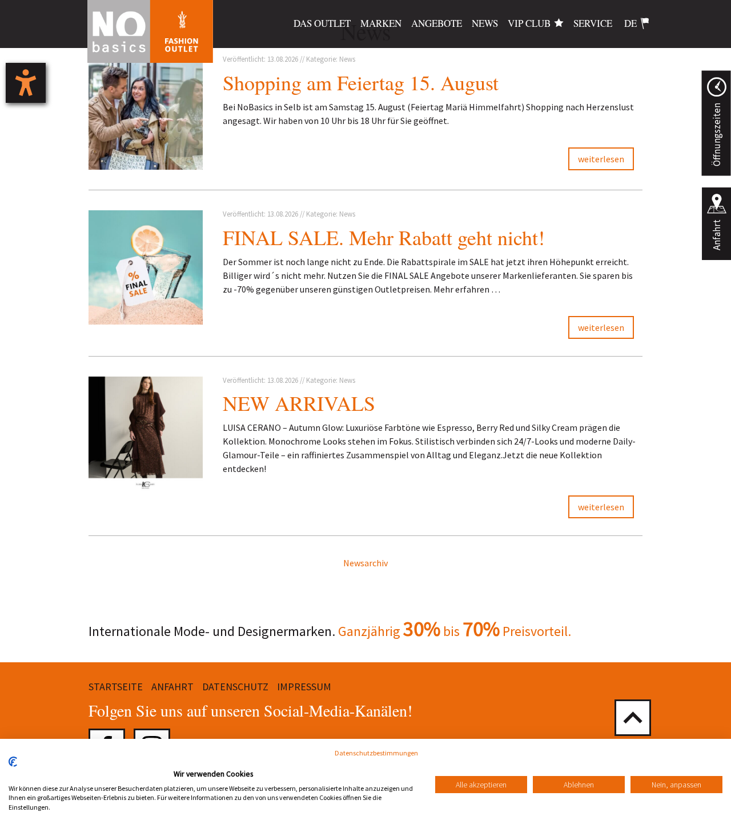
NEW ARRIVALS (299, 403)
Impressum (304, 686)
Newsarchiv (365, 563)
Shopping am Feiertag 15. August (361, 82)
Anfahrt (716, 234)
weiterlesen (601, 159)
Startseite (116, 686)
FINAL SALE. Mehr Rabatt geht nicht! (384, 237)
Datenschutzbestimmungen (376, 753)
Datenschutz (235, 686)
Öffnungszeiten (716, 134)
